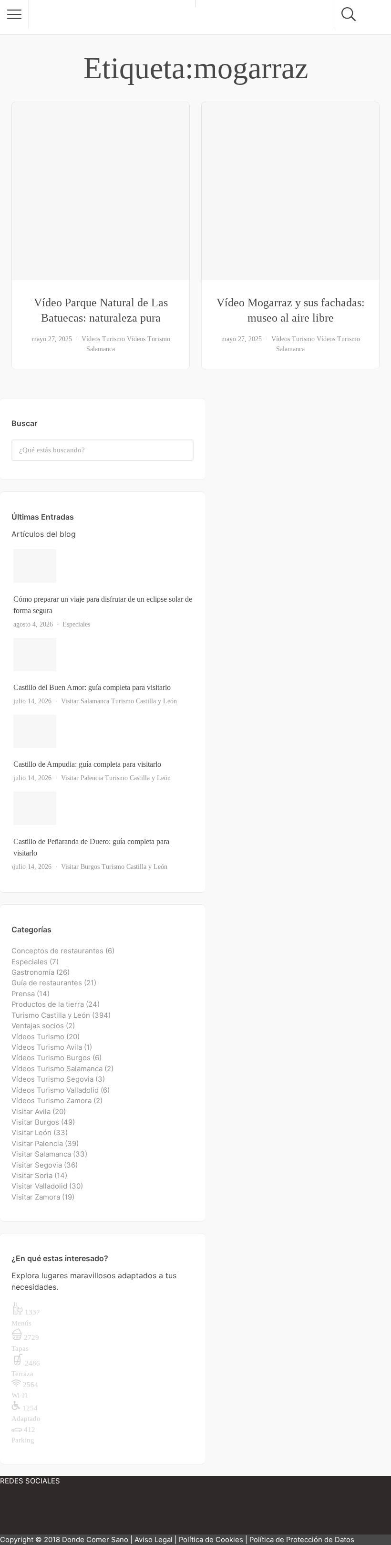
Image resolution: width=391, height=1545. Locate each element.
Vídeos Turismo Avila (46, 1047)
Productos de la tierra (47, 1004)
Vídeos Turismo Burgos (51, 1058)
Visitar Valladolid (39, 1186)
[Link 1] (112, 17)
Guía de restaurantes (46, 983)
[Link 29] (103, 566)
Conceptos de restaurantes (57, 951)
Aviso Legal (153, 1539)
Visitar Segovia (36, 1165)
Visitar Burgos (80, 866)
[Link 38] (103, 731)
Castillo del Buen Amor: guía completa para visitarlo (92, 687)
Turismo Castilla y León (144, 701)
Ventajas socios (37, 1026)
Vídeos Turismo (103, 339)
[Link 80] (85, 1513)
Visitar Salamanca (85, 701)
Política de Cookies (211, 1539)
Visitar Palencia (82, 778)
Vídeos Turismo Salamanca (57, 1069)
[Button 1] (14, 14)
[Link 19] (100, 191)
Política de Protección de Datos (301, 1539)
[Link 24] (290, 191)
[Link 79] (28, 1513)
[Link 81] (143, 1513)
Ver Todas (28, 868)
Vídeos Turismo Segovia (52, 1079)
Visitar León (31, 1132)
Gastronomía (32, 972)
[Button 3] (183, 450)
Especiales (76, 624)
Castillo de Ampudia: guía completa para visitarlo (87, 764)
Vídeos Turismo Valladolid (55, 1090)
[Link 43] (103, 808)
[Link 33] (103, 654)
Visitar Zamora (35, 1197)
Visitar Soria (31, 1175)
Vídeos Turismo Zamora (51, 1100)
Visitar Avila (31, 1111)
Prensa (23, 994)
